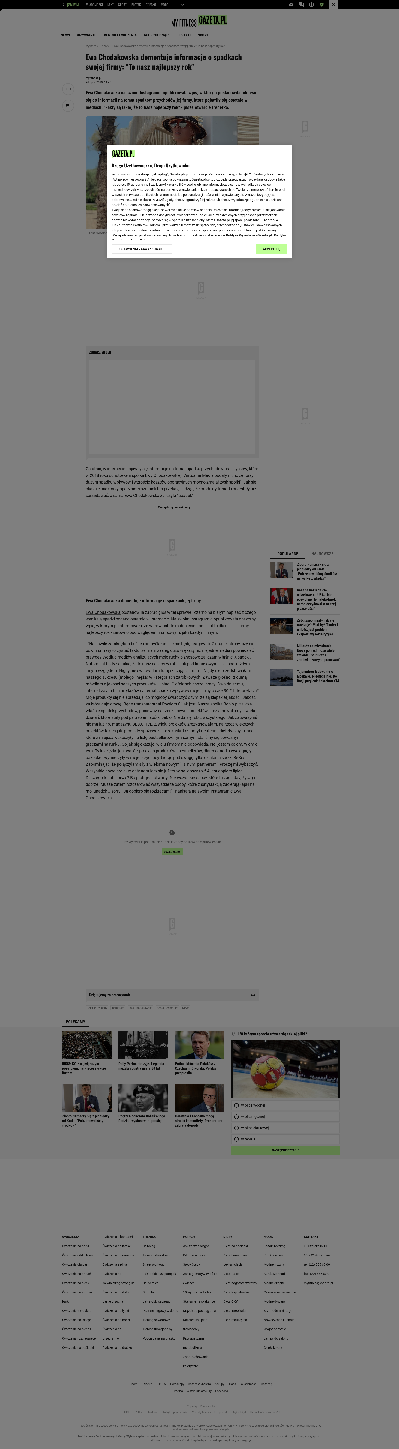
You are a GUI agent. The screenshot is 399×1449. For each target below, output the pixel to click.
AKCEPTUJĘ (271, 249)
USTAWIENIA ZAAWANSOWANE (141, 249)
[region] (199, 201)
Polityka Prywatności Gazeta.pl (249, 235)
